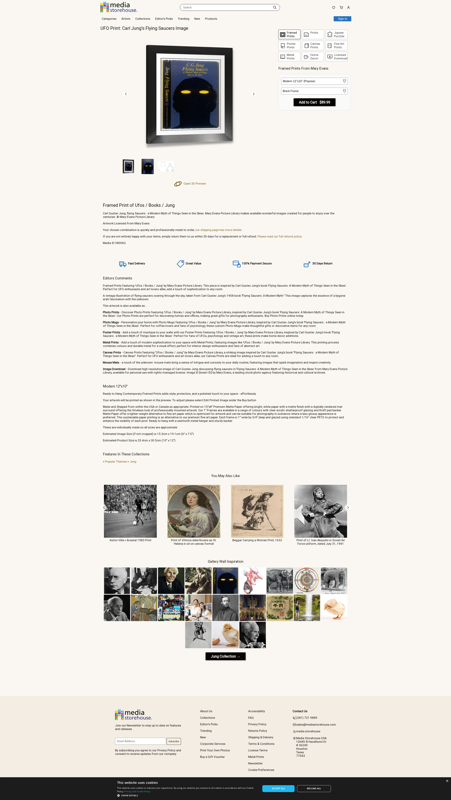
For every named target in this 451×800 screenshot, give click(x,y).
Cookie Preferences (261, 770)
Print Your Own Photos (215, 750)
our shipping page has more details (218, 230)
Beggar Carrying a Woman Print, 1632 (257, 540)
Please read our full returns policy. (280, 236)
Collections (142, 18)
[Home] (122, 11)
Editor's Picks (164, 18)
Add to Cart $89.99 (314, 102)
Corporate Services (213, 744)
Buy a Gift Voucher (212, 757)
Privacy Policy (257, 724)
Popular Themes (116, 461)
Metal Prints (256, 757)
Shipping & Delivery (260, 737)
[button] (187, 795)
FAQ (251, 717)
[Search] (275, 7)
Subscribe (174, 741)
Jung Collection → (225, 656)
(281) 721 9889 (306, 717)
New (197, 18)
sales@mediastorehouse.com (316, 724)
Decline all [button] (314, 788)
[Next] (253, 94)
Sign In (342, 18)
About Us (206, 711)
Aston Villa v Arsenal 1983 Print (130, 540)
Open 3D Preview (194, 183)
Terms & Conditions (261, 744)
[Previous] (125, 94)
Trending (183, 18)
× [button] (447, 781)
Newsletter (255, 763)
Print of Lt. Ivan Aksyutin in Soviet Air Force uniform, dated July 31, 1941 (320, 541)
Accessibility (256, 711)
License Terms (258, 750)
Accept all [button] (278, 788)
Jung (133, 461)
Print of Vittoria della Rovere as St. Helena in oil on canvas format (194, 541)
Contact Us (300, 711)
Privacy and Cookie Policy (137, 791)
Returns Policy (257, 730)
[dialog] (225, 788)
